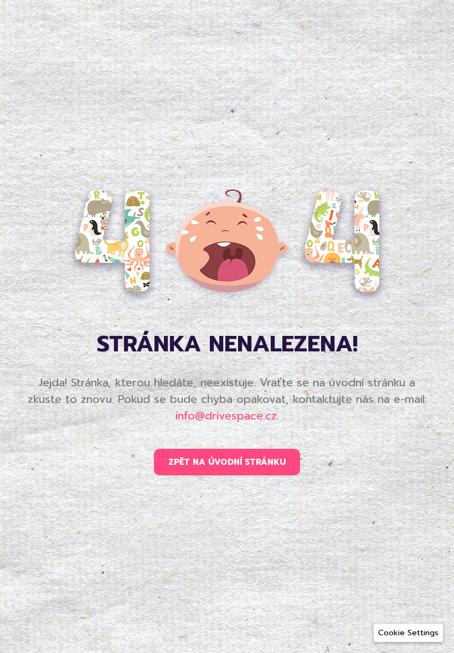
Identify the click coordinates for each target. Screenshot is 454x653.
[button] (408, 633)
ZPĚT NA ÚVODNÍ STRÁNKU (227, 462)
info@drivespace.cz (226, 415)
